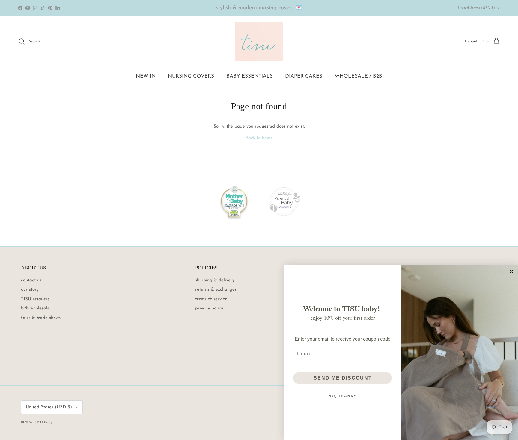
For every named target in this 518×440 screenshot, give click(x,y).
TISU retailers (35, 299)
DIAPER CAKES (303, 76)
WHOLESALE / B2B (358, 76)
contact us (31, 280)
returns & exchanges (216, 289)
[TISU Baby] (259, 41)
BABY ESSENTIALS (249, 76)
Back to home (259, 138)
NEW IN (146, 76)
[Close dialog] (511, 271)
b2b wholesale (35, 308)
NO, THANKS (343, 396)
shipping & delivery (214, 280)
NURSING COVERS (191, 76)
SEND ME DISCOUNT (343, 377)
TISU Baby (43, 422)
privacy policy (209, 308)
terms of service (211, 299)
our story (30, 289)
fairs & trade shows (41, 318)
